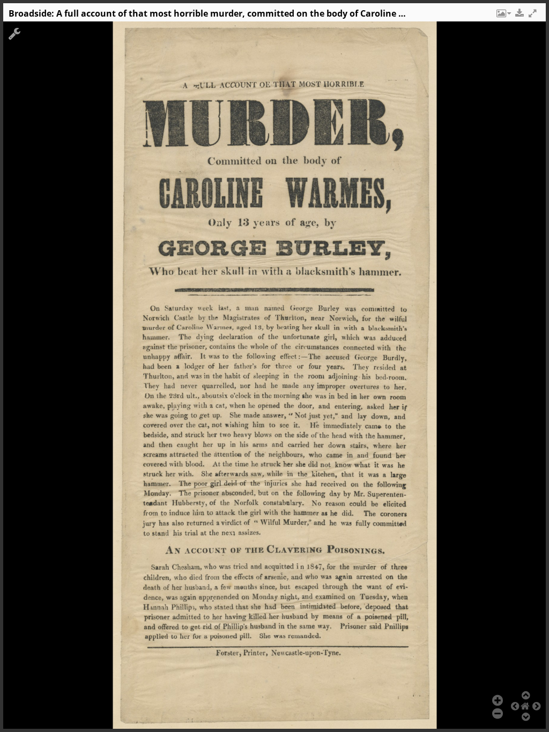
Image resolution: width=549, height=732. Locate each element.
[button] (503, 16)
